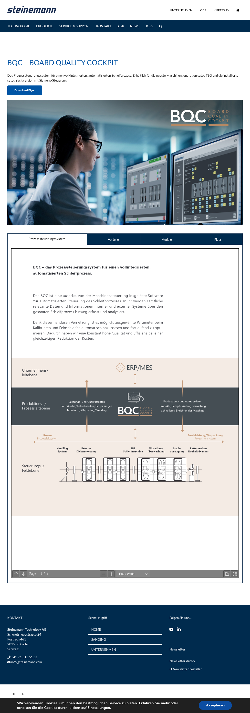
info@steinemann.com (26, 662)
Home (96, 629)
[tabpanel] (125, 414)
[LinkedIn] (179, 629)
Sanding (98, 639)
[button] (160, 26)
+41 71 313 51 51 (24, 657)
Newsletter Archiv (182, 661)
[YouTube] (171, 629)
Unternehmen (103, 649)
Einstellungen (98, 707)
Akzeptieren (215, 705)
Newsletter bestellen (187, 669)
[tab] (47, 239)
